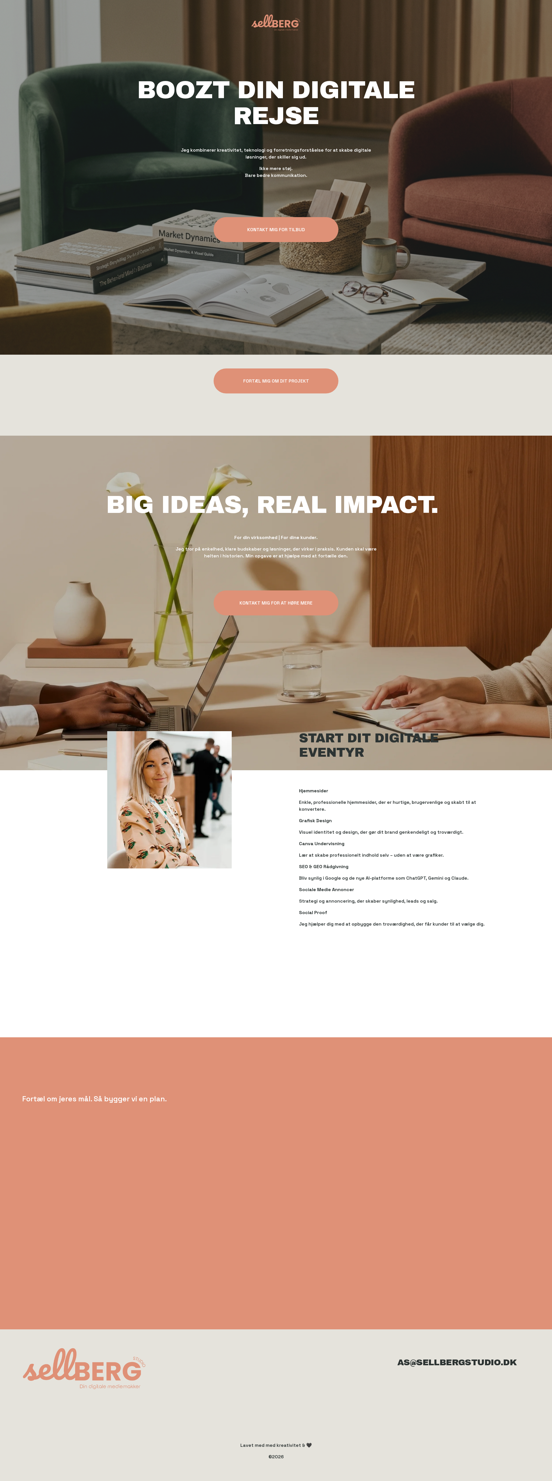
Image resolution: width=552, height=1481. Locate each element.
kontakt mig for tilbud (276, 230)
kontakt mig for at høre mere (276, 603)
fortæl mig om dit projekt (276, 381)
